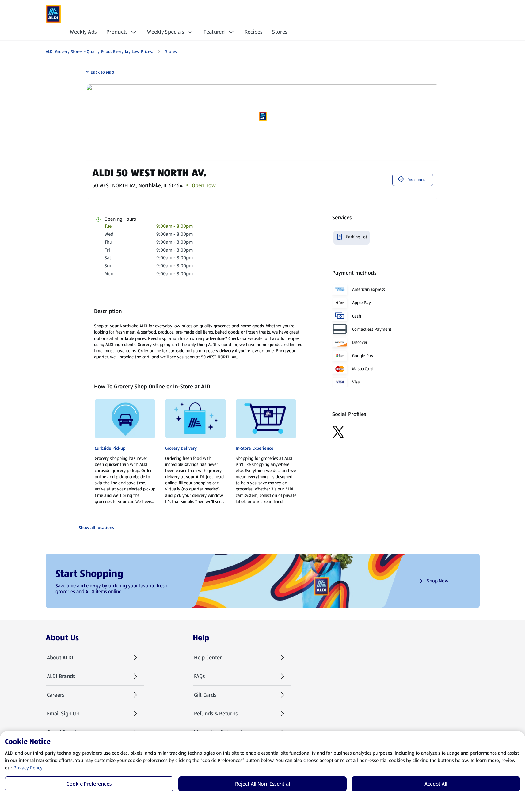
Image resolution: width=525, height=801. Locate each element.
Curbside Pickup (110, 448)
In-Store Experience (254, 448)
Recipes (254, 32)
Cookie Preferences (89, 784)
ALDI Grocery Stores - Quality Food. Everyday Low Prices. (99, 51)
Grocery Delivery (181, 448)
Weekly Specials (165, 32)
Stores (279, 32)
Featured (214, 32)
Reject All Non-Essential (262, 784)
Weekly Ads (83, 32)
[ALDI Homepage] (53, 14)
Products (116, 32)
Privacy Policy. (28, 767)
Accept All (435, 784)
